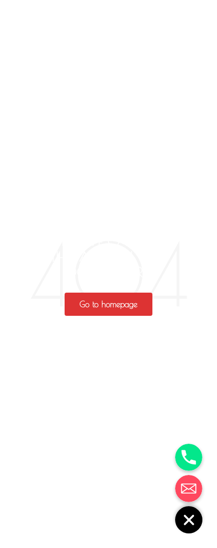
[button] (108, 304)
